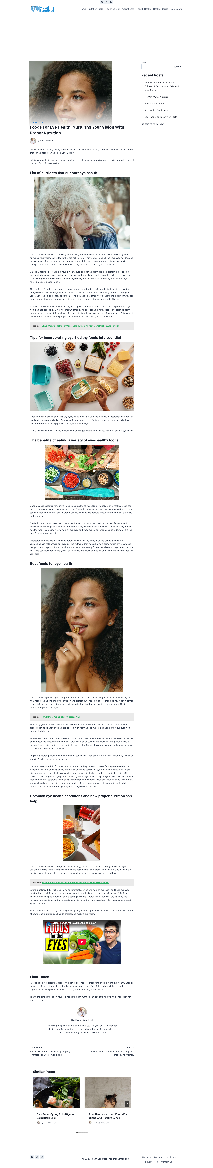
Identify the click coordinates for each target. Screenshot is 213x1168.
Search (144, 62)
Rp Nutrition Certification (157, 110)
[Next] (127, 1104)
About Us (146, 1157)
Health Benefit (112, 9)
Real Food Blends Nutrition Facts (161, 117)
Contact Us (176, 9)
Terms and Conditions (165, 1157)
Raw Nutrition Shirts (154, 103)
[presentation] (56, 1092)
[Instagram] (111, 2)
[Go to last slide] (37, 1104)
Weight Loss (128, 9)
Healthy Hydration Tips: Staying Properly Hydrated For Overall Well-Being (50, 1051)
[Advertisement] (106, 32)
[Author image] (33, 141)
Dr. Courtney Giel (46, 141)
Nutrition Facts (95, 9)
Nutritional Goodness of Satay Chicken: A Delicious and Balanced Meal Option (162, 86)
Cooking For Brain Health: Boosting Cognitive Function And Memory (112, 1051)
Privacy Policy (152, 1162)
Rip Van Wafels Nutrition (157, 97)
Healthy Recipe (160, 9)
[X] (106, 2)
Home (83, 9)
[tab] (77, 1132)
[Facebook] (102, 2)
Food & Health (144, 9)
